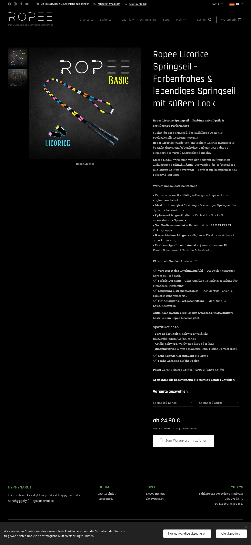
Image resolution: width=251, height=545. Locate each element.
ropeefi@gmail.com (109, 3)
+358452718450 (137, 3)
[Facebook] (9, 4)
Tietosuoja (105, 498)
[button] (204, 20)
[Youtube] (27, 4)
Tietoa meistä (155, 493)
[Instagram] (15, 4)
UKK (11, 495)
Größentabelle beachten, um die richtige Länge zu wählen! (194, 380)
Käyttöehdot (107, 493)
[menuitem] (87, 20)
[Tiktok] (21, 4)
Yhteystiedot (155, 498)
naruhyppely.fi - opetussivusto (31, 501)
